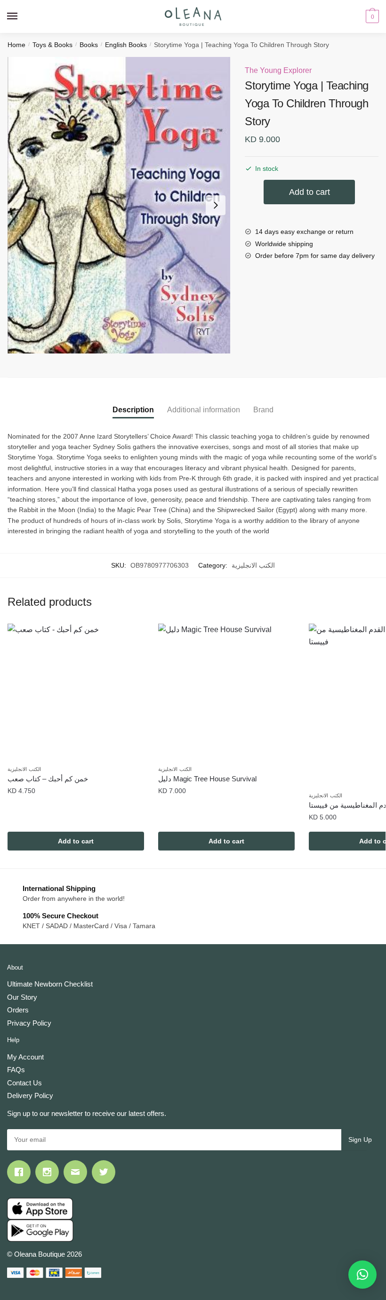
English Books (126, 44)
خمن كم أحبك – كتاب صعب (48, 779)
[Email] (78, 1172)
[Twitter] (106, 1172)
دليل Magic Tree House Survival (207, 779)
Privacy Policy (29, 1023)
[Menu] (21, 16)
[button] (362, 1274)
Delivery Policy (30, 1095)
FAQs (16, 1070)
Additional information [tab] (203, 410)
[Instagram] (49, 1172)
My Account (25, 1057)
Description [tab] (133, 410)
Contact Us (24, 1083)
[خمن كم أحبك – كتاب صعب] (76, 692)
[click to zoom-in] (119, 205)
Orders (18, 1010)
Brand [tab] (263, 410)
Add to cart (309, 192)
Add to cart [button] (76, 841)
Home (16, 44)
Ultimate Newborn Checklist (50, 984)
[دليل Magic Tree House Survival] (226, 692)
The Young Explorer (278, 70)
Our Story (22, 997)
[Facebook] (21, 1172)
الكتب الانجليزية (253, 565)
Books (89, 44)
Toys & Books (52, 44)
